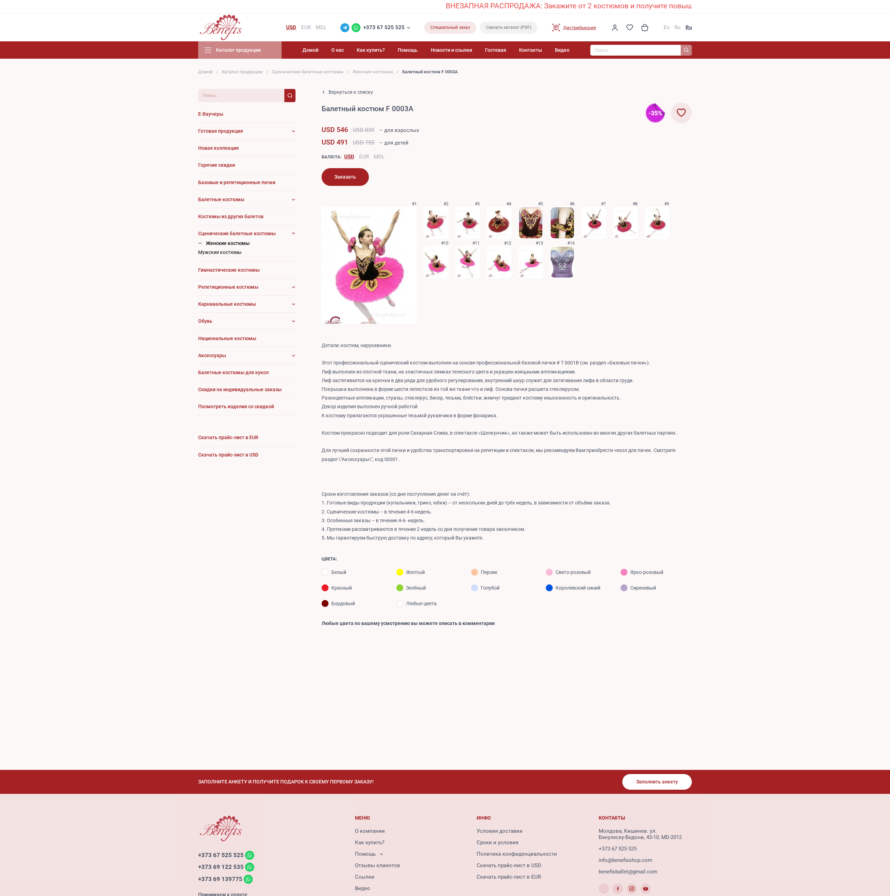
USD (349, 157)
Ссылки (364, 877)
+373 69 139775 (220, 879)
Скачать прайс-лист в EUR (509, 877)
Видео (562, 50)
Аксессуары (212, 355)
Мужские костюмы (220, 252)
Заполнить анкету (657, 781)
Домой (310, 50)
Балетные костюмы (221, 199)
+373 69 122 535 (221, 867)
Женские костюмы (373, 71)
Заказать (345, 177)
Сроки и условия (497, 842)
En (667, 27)
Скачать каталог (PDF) (508, 27)
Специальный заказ (450, 27)
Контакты (530, 50)
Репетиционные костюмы (228, 287)
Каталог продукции (242, 71)
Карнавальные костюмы (227, 304)
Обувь (205, 321)
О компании (370, 831)
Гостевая (495, 50)
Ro (677, 27)
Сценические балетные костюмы (307, 71)
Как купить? (371, 50)
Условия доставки (500, 831)
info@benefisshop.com (625, 860)
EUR (364, 157)
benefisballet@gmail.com (628, 872)
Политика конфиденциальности (517, 854)
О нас (337, 50)
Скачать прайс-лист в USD (509, 865)
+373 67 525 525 (384, 27)
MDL (379, 157)
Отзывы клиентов (377, 865)
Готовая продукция (220, 131)
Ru (689, 27)
